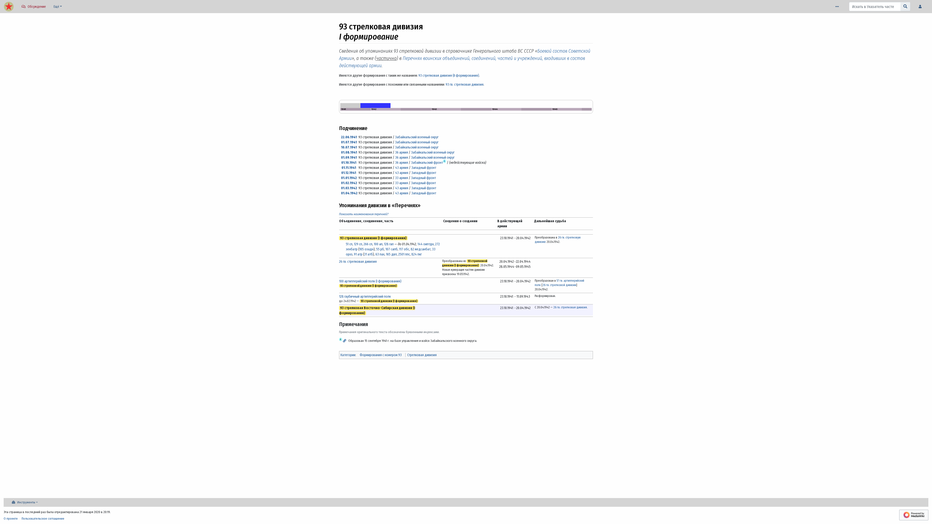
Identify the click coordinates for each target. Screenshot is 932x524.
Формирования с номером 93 (381, 355)
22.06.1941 (349, 137)
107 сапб (391, 249)
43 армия (401, 168)
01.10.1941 (348, 163)
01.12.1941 (348, 173)
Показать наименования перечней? (364, 214)
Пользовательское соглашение (43, 518)
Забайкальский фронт (427, 163)
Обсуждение (37, 7)
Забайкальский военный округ (417, 137)
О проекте (11, 518)
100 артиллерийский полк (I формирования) (370, 281)
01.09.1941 (349, 158)
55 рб (380, 249)
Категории (348, 355)
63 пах (379, 254)
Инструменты (26, 502)
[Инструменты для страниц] (838, 6)
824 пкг (416, 254)
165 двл (391, 254)
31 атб (368, 254)
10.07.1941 (349, 147)
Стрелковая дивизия (422, 355)
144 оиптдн (425, 244)
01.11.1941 (348, 168)
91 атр (358, 254)
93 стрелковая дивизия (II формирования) (448, 76)
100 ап (378, 244)
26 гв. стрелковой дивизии (559, 285)
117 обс (404, 249)
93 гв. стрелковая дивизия (464, 84)
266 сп (368, 244)
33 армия (401, 178)
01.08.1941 (349, 152)
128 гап (389, 244)
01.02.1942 (349, 183)
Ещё (56, 7)
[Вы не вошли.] (921, 6)
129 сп (358, 244)
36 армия (401, 152)
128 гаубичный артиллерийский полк (365, 297)
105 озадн (366, 249)
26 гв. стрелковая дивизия (358, 262)
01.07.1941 (349, 142)
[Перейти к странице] (905, 6)
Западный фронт (423, 168)
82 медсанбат (421, 249)
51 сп (349, 244)
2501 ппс (404, 254)
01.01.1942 (349, 178)
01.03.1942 (349, 188)
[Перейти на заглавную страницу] (9, 7)
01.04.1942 (349, 193)
